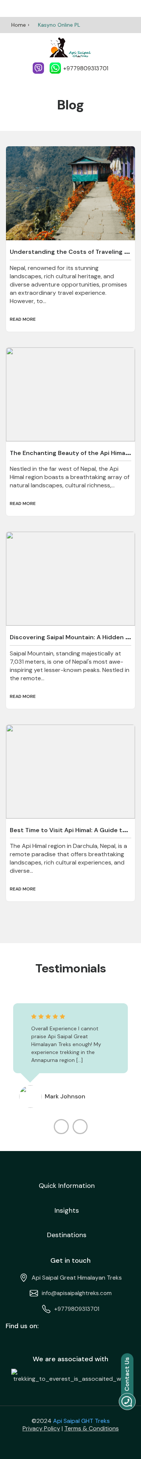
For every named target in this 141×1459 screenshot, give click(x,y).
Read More (23, 319)
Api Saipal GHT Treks (81, 1421)
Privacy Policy (41, 1428)
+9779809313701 (76, 1309)
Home (18, 24)
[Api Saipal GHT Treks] (70, 47)
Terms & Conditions (91, 1428)
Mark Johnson (65, 1096)
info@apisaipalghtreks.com (77, 1293)
